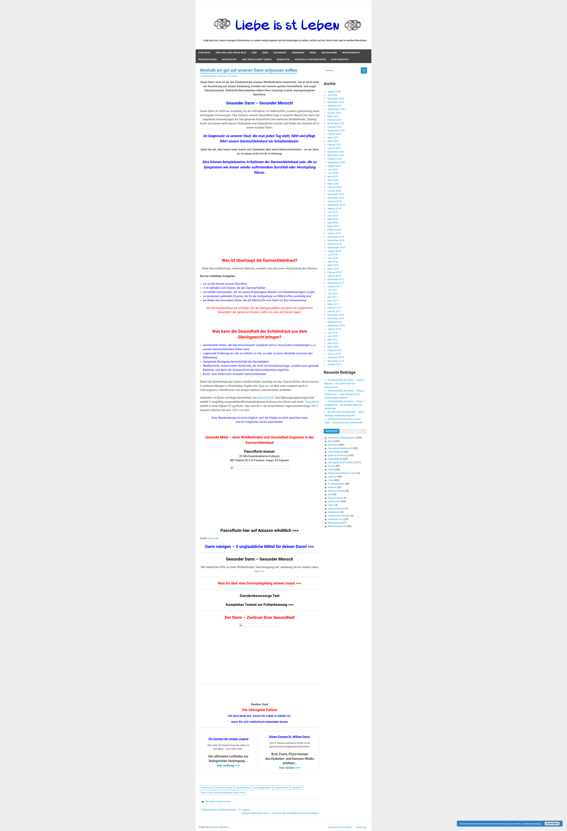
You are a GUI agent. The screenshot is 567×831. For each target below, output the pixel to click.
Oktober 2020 (335, 158)
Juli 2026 (332, 95)
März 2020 (333, 183)
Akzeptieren (552, 823)
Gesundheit (279, 52)
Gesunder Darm (281, 787)
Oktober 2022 (335, 127)
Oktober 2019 (335, 201)
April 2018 (333, 265)
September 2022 (336, 130)
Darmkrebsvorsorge (223, 787)
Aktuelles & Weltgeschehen (310, 59)
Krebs (313, 52)
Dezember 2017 (336, 279)
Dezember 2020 (336, 151)
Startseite (204, 52)
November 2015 (336, 361)
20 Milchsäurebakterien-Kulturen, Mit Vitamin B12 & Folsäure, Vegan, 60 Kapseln (259, 456)
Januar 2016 (334, 353)
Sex (330, 494)
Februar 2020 (335, 187)
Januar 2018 (334, 275)
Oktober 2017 (335, 286)
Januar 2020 (334, 190)
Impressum (361, 827)
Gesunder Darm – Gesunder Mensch (259, 559)
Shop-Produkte (340, 59)
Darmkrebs (206, 787)
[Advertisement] (259, 218)
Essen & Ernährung (337, 455)
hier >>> (259, 571)
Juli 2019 (332, 212)
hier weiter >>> (289, 768)
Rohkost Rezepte (336, 490)
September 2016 (336, 325)
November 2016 (336, 318)
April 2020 (333, 180)
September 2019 (336, 205)
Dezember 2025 (336, 98)
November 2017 (336, 283)
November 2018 (336, 240)
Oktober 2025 (335, 105)
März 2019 (333, 226)
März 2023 (333, 116)
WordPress (214, 827)
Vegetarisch (334, 512)
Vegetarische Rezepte (339, 515)
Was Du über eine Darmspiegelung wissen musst (223, 792)
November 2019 (336, 197)
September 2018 (336, 247)
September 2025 (336, 109)
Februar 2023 (335, 119)
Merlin (226, 827)
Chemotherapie (336, 451)
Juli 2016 (332, 332)
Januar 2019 (334, 233)
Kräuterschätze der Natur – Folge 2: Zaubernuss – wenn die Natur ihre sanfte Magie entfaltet (344, 394)
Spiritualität (229, 59)
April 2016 (333, 343)
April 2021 (333, 137)
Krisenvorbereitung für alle (341, 473)
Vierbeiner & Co (336, 519)
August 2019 (334, 208)
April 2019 (333, 222)
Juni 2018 (333, 258)
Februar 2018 (335, 272)
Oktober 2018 (335, 244)
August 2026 (334, 91)
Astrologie (333, 444)
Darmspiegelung (243, 787)
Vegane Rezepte (336, 508)
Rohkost (332, 487)
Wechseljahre (329, 52)
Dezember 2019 (336, 194)
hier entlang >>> (228, 765)
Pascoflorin (312, 401)
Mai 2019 (333, 219)
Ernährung (298, 52)
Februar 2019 (335, 229)
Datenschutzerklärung (340, 827)
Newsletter (283, 59)
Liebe (254, 52)
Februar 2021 (335, 144)
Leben (265, 52)
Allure (234, 76)
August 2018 (334, 251)
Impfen (331, 466)
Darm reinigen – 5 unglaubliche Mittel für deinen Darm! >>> (259, 546)
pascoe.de (213, 538)
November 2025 (336, 102)
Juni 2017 (333, 293)
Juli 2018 (332, 254)
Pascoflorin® (265, 397)
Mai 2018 (333, 261)
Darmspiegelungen (262, 787)
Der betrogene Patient (259, 710)
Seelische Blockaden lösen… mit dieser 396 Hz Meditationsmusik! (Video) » (280, 813)
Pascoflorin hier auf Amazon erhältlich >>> (259, 530)
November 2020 (336, 155)
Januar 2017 (334, 311)
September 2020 (336, 162)
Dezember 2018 (336, 236)
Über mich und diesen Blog (231, 52)
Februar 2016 (335, 350)
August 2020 (334, 166)
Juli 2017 (332, 290)
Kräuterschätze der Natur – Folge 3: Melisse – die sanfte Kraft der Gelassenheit (344, 384)
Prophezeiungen (207, 59)
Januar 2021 (334, 148)
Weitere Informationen (532, 824)
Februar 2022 (335, 134)
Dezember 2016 (336, 314)
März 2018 (333, 268)
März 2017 (333, 304)
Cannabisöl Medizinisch (340, 448)
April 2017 (333, 300)
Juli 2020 (332, 169)
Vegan (331, 505)
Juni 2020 (333, 173)
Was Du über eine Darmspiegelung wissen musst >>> (259, 583)
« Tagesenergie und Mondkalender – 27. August (225, 809)
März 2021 (333, 141)
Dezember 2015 (336, 357)
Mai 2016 (333, 339)
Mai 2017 (333, 297)
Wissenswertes (351, 52)
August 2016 (334, 329)
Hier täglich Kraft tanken (256, 59)
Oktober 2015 (335, 364)
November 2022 (336, 123)
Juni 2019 (333, 215)
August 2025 (334, 112)
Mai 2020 (333, 176)
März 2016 (333, 346)
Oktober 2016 (335, 322)
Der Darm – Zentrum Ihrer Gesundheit (259, 617)
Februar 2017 (335, 307)
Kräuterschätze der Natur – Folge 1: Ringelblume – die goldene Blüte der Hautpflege (344, 405)
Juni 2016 (333, 336)
